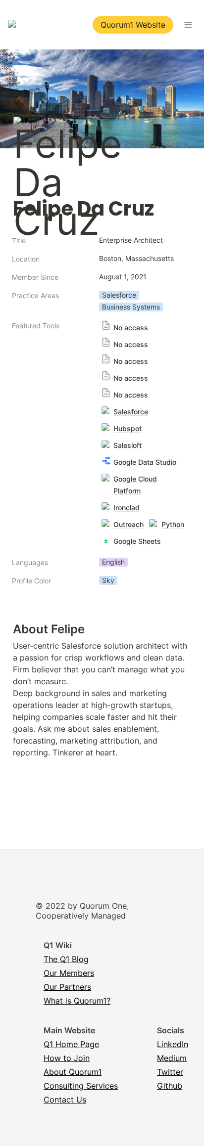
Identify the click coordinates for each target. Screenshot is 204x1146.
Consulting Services (81, 1086)
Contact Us (65, 1099)
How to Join (67, 1058)
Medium (172, 1058)
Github (169, 1086)
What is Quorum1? (77, 1001)
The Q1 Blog (66, 959)
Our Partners (67, 987)
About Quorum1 (73, 1072)
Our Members (69, 973)
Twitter (170, 1072)
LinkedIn (172, 1044)
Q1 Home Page (71, 1044)
